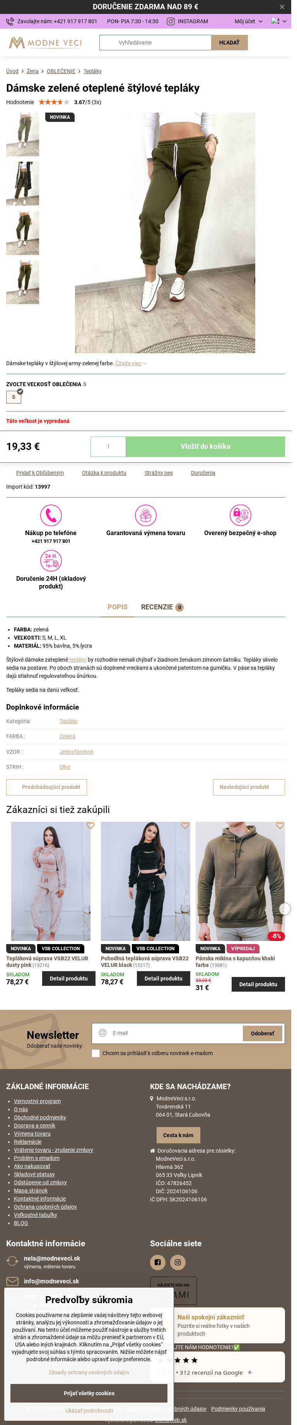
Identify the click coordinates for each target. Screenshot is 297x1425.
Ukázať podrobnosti (89, 1411)
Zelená (67, 736)
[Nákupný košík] (263, 42)
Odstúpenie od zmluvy (40, 1182)
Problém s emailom (37, 1158)
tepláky (77, 660)
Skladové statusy (34, 1174)
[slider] (54, 102)
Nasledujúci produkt (244, 787)
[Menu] (282, 42)
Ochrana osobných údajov (45, 1207)
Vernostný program (37, 1101)
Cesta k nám (178, 1135)
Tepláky (69, 721)
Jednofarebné (76, 752)
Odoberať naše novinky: (55, 1046)
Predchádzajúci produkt (51, 787)
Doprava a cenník (34, 1125)
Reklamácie (27, 1142)
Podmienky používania (238, 1409)
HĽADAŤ (229, 42)
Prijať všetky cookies (89, 1393)
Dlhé (65, 767)
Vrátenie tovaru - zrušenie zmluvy (53, 1150)
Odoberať (262, 1033)
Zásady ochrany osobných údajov (89, 1372)
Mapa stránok (31, 1190)
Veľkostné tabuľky (35, 1215)
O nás (21, 1109)
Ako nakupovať (32, 1166)
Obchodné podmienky (40, 1117)
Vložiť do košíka (205, 446)
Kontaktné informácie (40, 1199)
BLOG (21, 1223)
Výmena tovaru (32, 1134)
